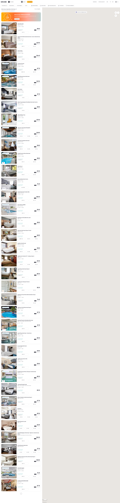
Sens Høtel (21, 94)
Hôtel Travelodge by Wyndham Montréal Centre (21, 106)
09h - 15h (23, 174)
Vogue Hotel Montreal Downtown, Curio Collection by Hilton (21, 41)
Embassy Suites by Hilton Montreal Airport (21, 460)
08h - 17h (23, 46)
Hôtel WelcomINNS (21, 209)
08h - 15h (23, 290)
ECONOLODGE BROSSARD (21, 485)
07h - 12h (21, 264)
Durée (26, 5)
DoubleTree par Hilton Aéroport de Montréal (21, 376)
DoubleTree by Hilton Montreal (21, 158)
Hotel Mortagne (21, 472)
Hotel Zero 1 (21, 171)
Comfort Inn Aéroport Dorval (21, 286)
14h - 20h (34, 174)
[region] (81, 255)
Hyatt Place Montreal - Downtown (21, 337)
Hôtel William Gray (21, 119)
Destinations (95, 1)
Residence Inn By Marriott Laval (21, 222)
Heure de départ (19, 5)
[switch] (34, 6)
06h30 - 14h (21, 238)
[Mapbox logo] (44, 502)
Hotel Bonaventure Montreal (21, 81)
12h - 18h (28, 428)
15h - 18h (34, 428)
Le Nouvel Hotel (21, 68)
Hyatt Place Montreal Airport (21, 273)
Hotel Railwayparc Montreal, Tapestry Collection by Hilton (21, 437)
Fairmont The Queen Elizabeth (21, 132)
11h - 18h (34, 84)
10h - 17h (23, 32)
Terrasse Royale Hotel (21, 389)
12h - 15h (21, 428)
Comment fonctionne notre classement (8, 10)
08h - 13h (23, 489)
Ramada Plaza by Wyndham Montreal (21, 325)
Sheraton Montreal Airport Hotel (21, 235)
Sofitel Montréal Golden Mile (21, 196)
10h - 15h (23, 59)
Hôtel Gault (21, 55)
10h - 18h (23, 84)
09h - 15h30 (23, 187)
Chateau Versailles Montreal (21, 145)
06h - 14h (23, 200)
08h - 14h (23, 476)
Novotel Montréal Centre (21, 183)
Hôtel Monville (21, 28)
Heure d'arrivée (11, 5)
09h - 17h (23, 123)
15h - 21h (34, 46)
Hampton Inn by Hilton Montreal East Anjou (21, 299)
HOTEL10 (21, 413)
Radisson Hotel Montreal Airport (21, 312)
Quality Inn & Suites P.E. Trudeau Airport (21, 260)
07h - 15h (21, 136)
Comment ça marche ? (102, 1)
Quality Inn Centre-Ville (21, 363)
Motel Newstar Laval (21, 425)
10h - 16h (29, 264)
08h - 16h (21, 251)
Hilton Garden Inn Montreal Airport (21, 401)
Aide (107, 1)
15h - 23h (36, 136)
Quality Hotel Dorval (21, 248)
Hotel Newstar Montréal (21, 449)
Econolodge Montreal (21, 350)
